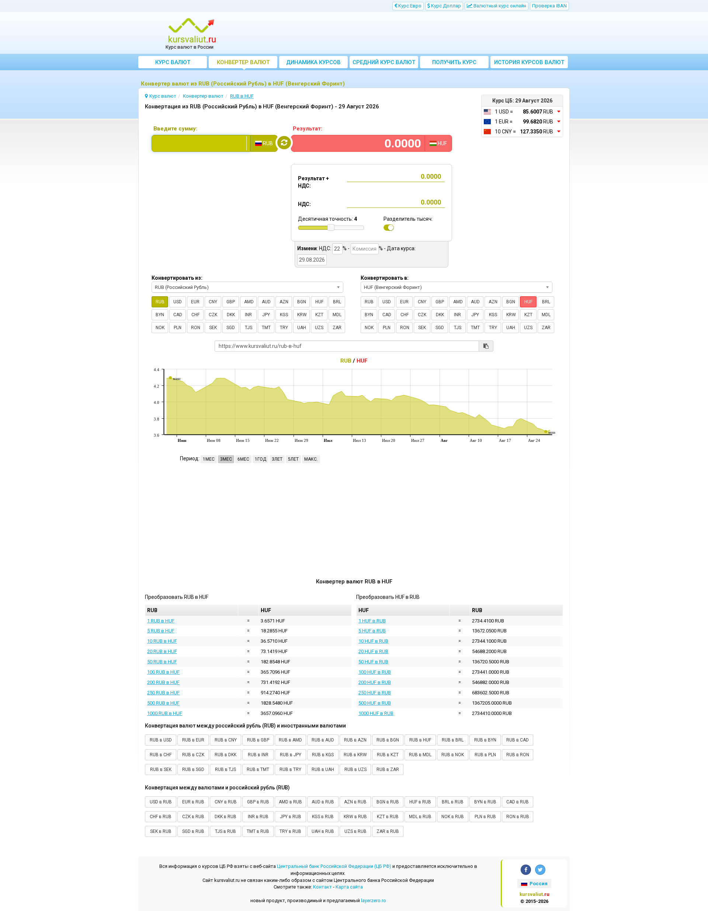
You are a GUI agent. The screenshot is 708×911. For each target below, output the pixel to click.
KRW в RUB (355, 816)
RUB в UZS (355, 769)
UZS (319, 327)
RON (195, 327)
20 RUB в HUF (162, 651)
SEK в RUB (160, 831)
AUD (266, 301)
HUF (319, 301)
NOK (160, 327)
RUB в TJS (225, 769)
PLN (177, 327)
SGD (230, 327)
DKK (231, 314)
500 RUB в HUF (163, 703)
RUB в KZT (388, 754)
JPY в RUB (290, 816)
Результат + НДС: (313, 182)
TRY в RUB (290, 831)
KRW (302, 314)
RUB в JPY (290, 754)
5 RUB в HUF (160, 630)
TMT (266, 327)
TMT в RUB (258, 831)
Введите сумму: (175, 128)
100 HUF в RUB (374, 672)
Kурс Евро (409, 5)
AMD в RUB (290, 801)
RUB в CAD (517, 740)
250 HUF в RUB (374, 692)
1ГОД (260, 459)
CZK (213, 314)
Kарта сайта (349, 887)
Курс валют (172, 62)
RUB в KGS (323, 754)
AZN (284, 301)
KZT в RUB (388, 816)
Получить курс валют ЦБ (454, 63)
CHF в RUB (160, 816)
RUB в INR (258, 754)
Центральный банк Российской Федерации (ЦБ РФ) (334, 866)
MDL (337, 314)
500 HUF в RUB (374, 703)
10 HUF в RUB (373, 641)
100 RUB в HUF (163, 672)
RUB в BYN (485, 740)
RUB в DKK (225, 754)
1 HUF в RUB (372, 621)
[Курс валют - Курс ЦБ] (192, 31)
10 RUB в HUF (162, 641)
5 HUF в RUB (372, 630)
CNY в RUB (226, 801)
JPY (266, 314)
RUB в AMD (290, 740)
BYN (160, 314)
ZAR (337, 327)
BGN (301, 301)
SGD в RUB (193, 831)
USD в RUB (161, 801)
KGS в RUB (323, 816)
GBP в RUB (258, 801)
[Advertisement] (408, 33)
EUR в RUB (193, 801)
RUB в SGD (193, 769)
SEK (213, 327)
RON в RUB (517, 816)
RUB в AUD (323, 740)
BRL (337, 301)
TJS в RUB (225, 831)
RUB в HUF (420, 740)
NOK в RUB (452, 816)
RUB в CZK (193, 754)
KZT (319, 314)
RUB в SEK (160, 769)
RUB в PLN (485, 754)
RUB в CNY (226, 740)
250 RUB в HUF (163, 692)
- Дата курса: (400, 248)
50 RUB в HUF (162, 661)
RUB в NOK (452, 754)
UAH (301, 327)
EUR (195, 301)
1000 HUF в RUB (375, 713)
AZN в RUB (355, 801)
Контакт (322, 887)
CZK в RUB (193, 816)
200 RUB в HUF (163, 682)
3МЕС (226, 459)
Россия (538, 883)
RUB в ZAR (387, 769)
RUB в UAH (323, 769)
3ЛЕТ (277, 459)
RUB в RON (517, 754)
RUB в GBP (258, 740)
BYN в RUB (485, 801)
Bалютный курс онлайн (499, 5)
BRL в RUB (453, 801)
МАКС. (311, 459)
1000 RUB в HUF (164, 713)
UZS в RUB (355, 831)
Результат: (307, 128)
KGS (284, 314)
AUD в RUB (323, 801)
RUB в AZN (355, 740)
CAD (177, 314)
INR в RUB (258, 816)
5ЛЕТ (293, 459)
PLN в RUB (485, 816)
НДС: (304, 204)
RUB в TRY (290, 769)
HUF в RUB (420, 801)
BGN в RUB (387, 801)
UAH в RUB (323, 831)
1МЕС (209, 459)
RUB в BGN (387, 740)
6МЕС (243, 459)
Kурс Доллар (445, 5)
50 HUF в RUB (373, 661)
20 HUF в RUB (373, 651)
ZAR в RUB (387, 831)
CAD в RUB (517, 801)
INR (248, 314)
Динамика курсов (313, 62)
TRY (284, 327)
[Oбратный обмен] (284, 142)
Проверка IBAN (549, 5)
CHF (195, 314)
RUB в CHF (160, 754)
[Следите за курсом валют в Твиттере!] (540, 870)
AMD (249, 301)
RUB (160, 301)
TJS (248, 327)
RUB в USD (161, 740)
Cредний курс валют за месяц (384, 63)
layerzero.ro (373, 900)
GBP (230, 301)
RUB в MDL (420, 754)
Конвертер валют (243, 62)
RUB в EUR (193, 740)
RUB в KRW (355, 754)
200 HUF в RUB (374, 682)
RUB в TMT (258, 769)
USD (177, 301)
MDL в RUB (420, 816)
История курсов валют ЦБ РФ (529, 63)
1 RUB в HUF (160, 621)
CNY (213, 301)
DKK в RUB (225, 816)
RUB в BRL (453, 740)
